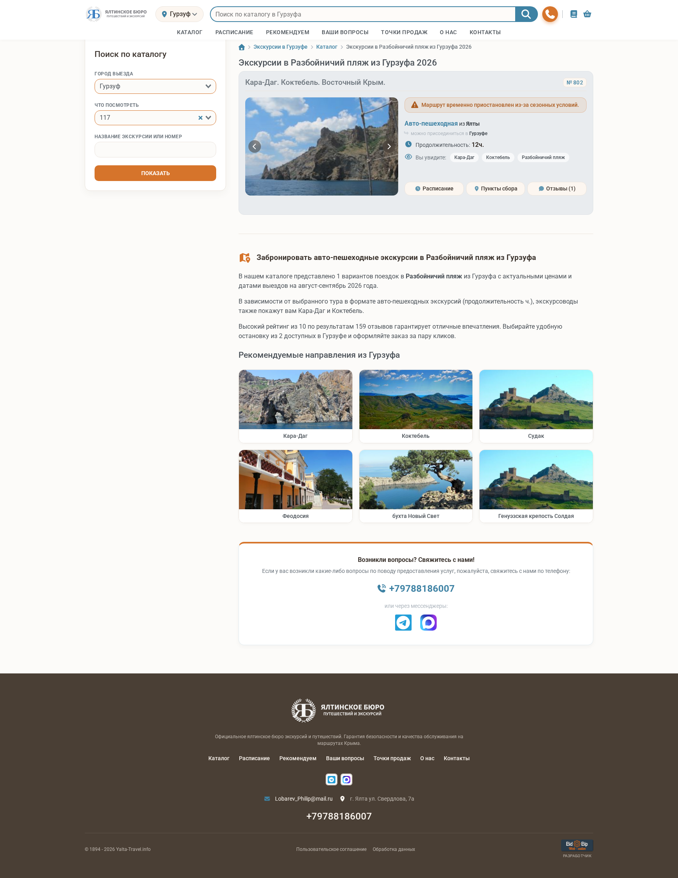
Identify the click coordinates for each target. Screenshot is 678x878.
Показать (155, 173)
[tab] (434, 189)
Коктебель (498, 157)
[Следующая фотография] (389, 146)
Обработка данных (394, 849)
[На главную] (117, 14)
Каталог (219, 758)
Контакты (457, 758)
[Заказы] (574, 14)
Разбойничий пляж (543, 157)
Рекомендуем (298, 758)
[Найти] (526, 14)
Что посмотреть (117, 105)
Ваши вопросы (345, 758)
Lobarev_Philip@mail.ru (303, 799)
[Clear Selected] (200, 118)
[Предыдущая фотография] (254, 146)
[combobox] (155, 86)
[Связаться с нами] (550, 14)
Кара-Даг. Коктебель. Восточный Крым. (315, 82)
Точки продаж (392, 758)
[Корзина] (587, 14)
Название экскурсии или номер (138, 136)
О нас (427, 758)
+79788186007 (339, 816)
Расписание (254, 758)
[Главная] (242, 47)
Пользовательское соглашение (331, 849)
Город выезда (114, 74)
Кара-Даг (464, 157)
